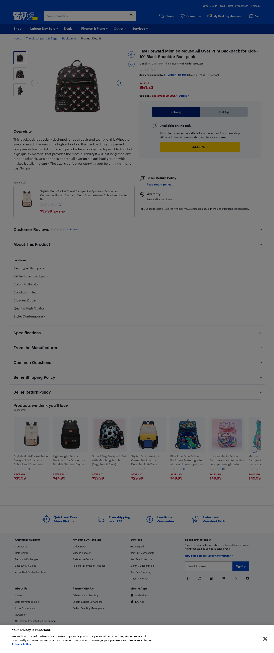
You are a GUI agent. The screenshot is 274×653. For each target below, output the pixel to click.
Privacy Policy (21, 644)
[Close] (265, 638)
